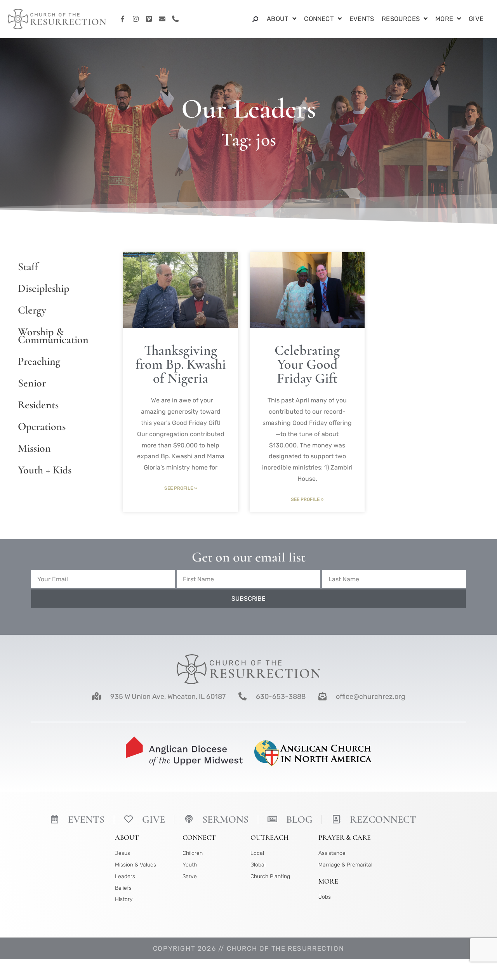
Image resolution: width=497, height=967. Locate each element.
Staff (28, 266)
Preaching (39, 361)
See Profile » (180, 488)
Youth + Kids (44, 470)
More (444, 19)
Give (476, 19)
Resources (401, 19)
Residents (38, 404)
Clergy (32, 310)
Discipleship (43, 288)
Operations (42, 426)
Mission (34, 448)
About (277, 19)
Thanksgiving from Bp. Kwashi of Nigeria (181, 364)
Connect (319, 19)
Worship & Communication (53, 335)
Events (361, 19)
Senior (32, 383)
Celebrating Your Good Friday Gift (307, 364)
